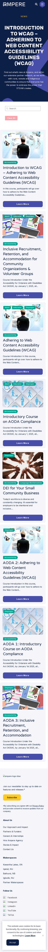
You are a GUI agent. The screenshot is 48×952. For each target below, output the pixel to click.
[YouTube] (9, 910)
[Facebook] (10, 897)
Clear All (11, 118)
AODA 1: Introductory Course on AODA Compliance (22, 649)
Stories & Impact (10, 845)
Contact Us (8, 849)
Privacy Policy (38, 806)
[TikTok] (8, 915)
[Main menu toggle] (42, 4)
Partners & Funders (12, 831)
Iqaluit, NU (8, 869)
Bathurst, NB (9, 873)
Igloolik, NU (8, 878)
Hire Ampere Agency (13, 840)
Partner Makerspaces (13, 882)
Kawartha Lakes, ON (12, 864)
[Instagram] (10, 901)
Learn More (30, 936)
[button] (36, 4)
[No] (43, 935)
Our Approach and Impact (15, 827)
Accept (12, 942)
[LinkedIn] (9, 906)
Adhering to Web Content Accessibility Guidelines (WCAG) (21, 345)
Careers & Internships (13, 836)
